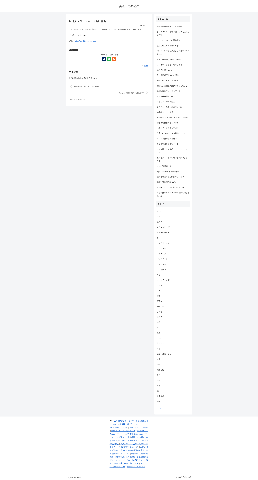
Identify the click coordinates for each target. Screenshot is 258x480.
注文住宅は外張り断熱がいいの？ (170, 177)
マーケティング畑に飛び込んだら (170, 187)
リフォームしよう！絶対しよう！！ (171, 65)
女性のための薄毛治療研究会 (132, 450)
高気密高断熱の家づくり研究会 (169, 26)
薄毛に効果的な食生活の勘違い (169, 59)
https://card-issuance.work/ (85, 41)
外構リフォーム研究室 (166, 102)
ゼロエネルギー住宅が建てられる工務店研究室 (173, 33)
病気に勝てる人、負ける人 (168, 81)
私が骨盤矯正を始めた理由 (168, 75)
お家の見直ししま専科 (139, 427)
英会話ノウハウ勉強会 (136, 467)
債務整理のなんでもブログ (168, 123)
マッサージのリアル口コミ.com (130, 434)
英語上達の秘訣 (137, 437)
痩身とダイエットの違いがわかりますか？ (172, 159)
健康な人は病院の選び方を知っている (172, 86)
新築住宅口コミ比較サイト (168, 144)
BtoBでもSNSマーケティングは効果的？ (173, 117)
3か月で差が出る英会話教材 (168, 172)
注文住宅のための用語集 (125, 457)
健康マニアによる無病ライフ (123, 431)
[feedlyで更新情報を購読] (109, 59)
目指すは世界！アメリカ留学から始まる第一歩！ (173, 194)
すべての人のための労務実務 (168, 40)
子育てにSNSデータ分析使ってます (171, 133)
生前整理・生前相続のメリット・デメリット (173, 150)
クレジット (74, 50)
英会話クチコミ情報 (165, 112)
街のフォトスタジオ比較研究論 (169, 107)
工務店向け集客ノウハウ (124, 421)
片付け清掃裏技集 (164, 166)
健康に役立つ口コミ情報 (129, 447)
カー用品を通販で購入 (166, 96)
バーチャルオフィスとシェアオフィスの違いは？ (173, 52)
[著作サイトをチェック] (104, 59)
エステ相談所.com (164, 70)
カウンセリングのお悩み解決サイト (129, 460)
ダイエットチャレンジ (131, 441)
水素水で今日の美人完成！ (168, 128)
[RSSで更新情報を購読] (114, 59)
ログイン (160, 408)
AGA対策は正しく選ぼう (167, 139)
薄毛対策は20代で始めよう (168, 182)
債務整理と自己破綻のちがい (168, 46)
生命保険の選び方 (125, 424)
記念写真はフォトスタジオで (168, 91)
